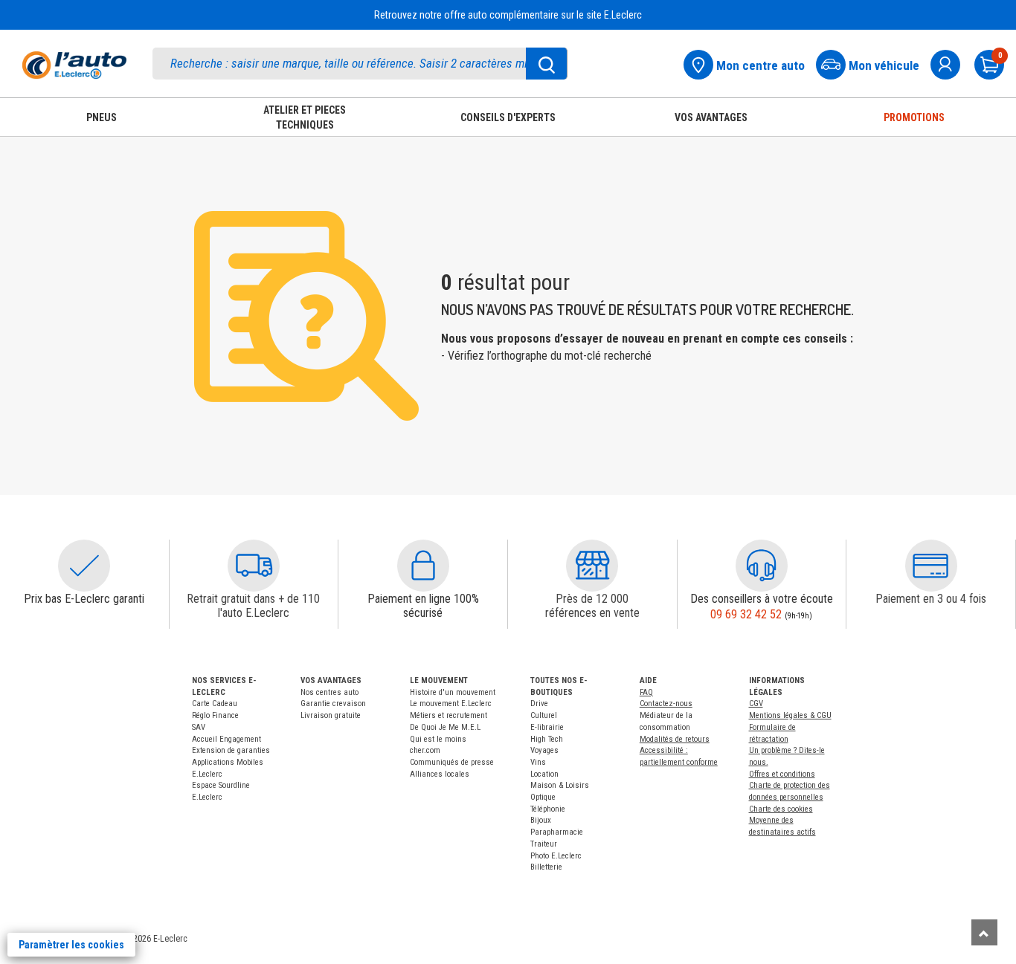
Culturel (543, 715)
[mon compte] (951, 63)
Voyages (544, 750)
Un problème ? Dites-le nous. (787, 756)
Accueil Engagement (226, 739)
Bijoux (540, 820)
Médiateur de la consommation (666, 721)
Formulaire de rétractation (772, 733)
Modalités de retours (675, 739)
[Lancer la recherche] (547, 64)
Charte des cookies (781, 809)
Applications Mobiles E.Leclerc (227, 768)
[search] (360, 64)
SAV (198, 727)
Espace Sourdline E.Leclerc (221, 791)
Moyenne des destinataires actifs (782, 826)
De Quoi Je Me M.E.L (445, 727)
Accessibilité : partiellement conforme (679, 756)
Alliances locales (439, 774)
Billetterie (546, 867)
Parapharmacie (556, 832)
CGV (756, 703)
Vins (538, 762)
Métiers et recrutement (448, 715)
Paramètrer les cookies (71, 945)
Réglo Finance (215, 715)
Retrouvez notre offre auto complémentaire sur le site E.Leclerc (508, 15)
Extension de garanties (231, 750)
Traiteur (543, 844)
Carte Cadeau (214, 703)
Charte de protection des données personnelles (789, 791)
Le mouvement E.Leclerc (451, 703)
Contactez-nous (666, 703)
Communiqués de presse (452, 762)
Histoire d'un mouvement (452, 692)
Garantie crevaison (333, 703)
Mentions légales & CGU (790, 715)
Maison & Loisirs (559, 785)
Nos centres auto (329, 692)
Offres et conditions (782, 774)
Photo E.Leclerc (556, 856)
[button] (84, 566)
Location (544, 774)
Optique (543, 797)
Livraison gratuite (330, 715)
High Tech (546, 739)
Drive (539, 703)
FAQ (646, 692)
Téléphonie (547, 809)
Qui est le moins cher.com (438, 745)
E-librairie (547, 727)
